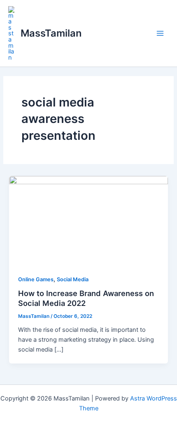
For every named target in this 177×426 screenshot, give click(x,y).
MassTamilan (51, 33)
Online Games (36, 279)
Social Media (72, 279)
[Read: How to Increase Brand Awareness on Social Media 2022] (88, 220)
